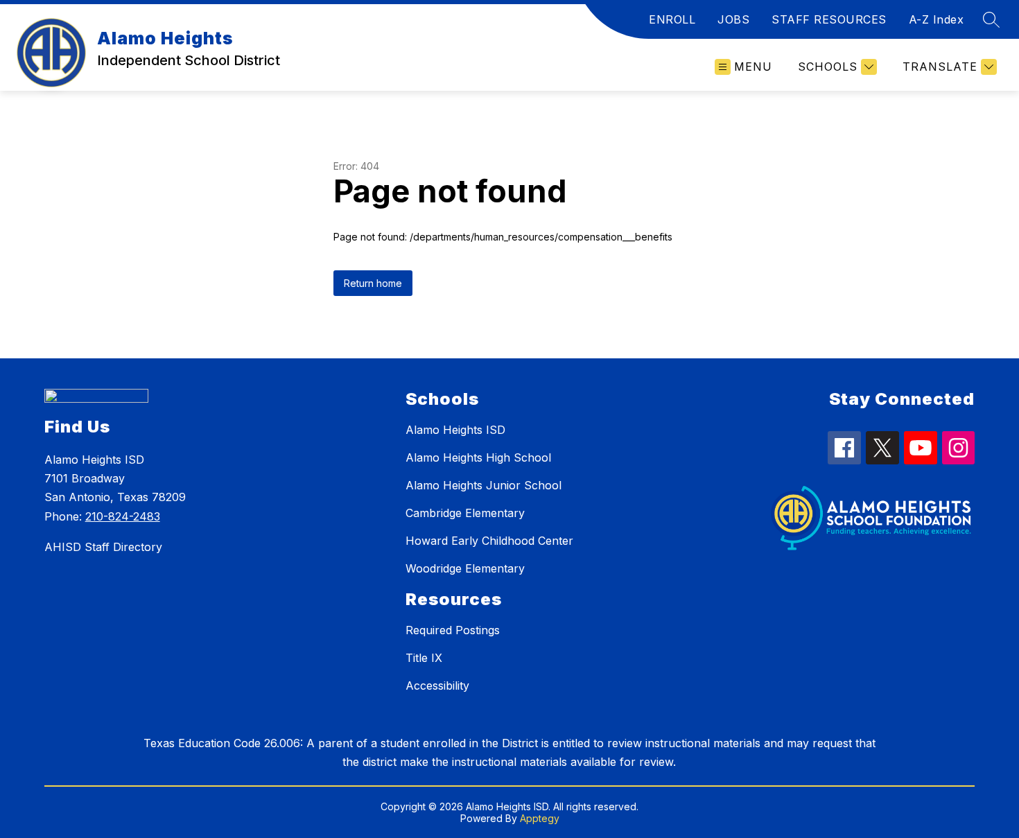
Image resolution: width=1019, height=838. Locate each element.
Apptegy (539, 818)
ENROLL (672, 19)
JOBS (733, 19)
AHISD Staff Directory (103, 547)
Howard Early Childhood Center (489, 541)
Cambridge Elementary (465, 513)
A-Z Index (936, 19)
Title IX (424, 658)
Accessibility (437, 685)
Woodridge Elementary (465, 568)
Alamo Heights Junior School (483, 485)
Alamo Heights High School (478, 457)
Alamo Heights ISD (455, 430)
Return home (373, 283)
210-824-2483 (122, 516)
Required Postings (453, 630)
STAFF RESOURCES (829, 19)
